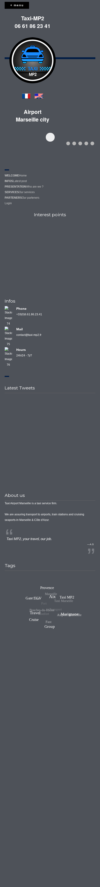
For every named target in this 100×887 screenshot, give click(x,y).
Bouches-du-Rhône (41, 611)
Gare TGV (35, 595)
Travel (41, 606)
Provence (48, 589)
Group (54, 624)
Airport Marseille (68, 615)
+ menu (17, 5)
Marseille (49, 596)
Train (34, 599)
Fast (48, 624)
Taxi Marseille (61, 602)
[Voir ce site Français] (26, 96)
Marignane (71, 610)
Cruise (33, 620)
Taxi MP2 (65, 598)
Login (8, 203)
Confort (42, 617)
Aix (56, 592)
